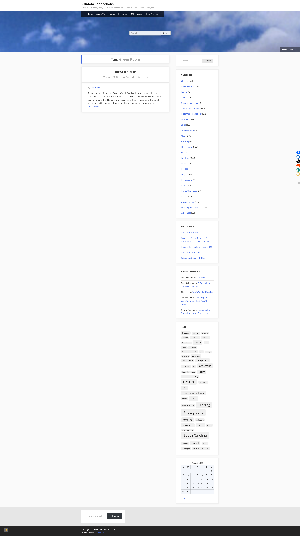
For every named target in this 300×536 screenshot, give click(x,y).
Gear (183, 97)
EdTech (184, 80)
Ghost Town (196, 356)
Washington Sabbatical (191, 207)
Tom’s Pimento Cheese (191, 252)
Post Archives (152, 14)
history (201, 371)
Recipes (184, 168)
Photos (111, 14)
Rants (183, 163)
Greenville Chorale (188, 372)
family (197, 342)
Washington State (201, 448)
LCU (184, 388)
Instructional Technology (190, 377)
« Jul (183, 498)
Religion (184, 174)
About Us (100, 14)
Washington (186, 449)
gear (201, 352)
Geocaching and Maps (191, 108)
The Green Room (125, 72)
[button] (298, 152)
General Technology (190, 102)
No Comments (141, 77)
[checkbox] (6, 530)
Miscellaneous (187, 130)
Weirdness (186, 212)
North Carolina (188, 405)
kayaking (189, 382)
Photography (187, 146)
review (200, 425)
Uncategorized (187, 202)
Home (90, 14)
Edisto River (195, 338)
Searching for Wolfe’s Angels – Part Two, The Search (195, 301)
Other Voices (137, 14)
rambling (187, 419)
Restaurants (96, 87)
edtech (205, 337)
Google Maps (186, 366)
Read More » (93, 107)
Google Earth (203, 360)
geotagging (185, 356)
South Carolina (195, 435)
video (205, 443)
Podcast (184, 152)
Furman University (189, 352)
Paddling (185, 141)
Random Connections (97, 4)
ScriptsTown (102, 533)
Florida (184, 347)
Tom (127, 77)
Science (184, 185)
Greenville (205, 366)
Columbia (185, 338)
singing (209, 425)
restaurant (200, 420)
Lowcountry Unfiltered (194, 393)
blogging (185, 333)
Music (183, 135)
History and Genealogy (191, 113)
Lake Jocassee (203, 382)
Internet (185, 119)
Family (184, 91)
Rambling (185, 158)
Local (183, 124)
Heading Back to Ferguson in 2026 (196, 247)
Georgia (208, 352)
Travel (184, 196)
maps (184, 399)
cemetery (196, 333)
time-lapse (185, 443)
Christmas (205, 333)
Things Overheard (189, 191)
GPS (194, 366)
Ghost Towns (187, 360)
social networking (187, 430)
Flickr (206, 343)
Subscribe (114, 516)
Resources (123, 14)
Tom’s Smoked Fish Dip (191, 232)
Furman (193, 347)
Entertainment (187, 86)
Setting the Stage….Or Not (193, 258)
